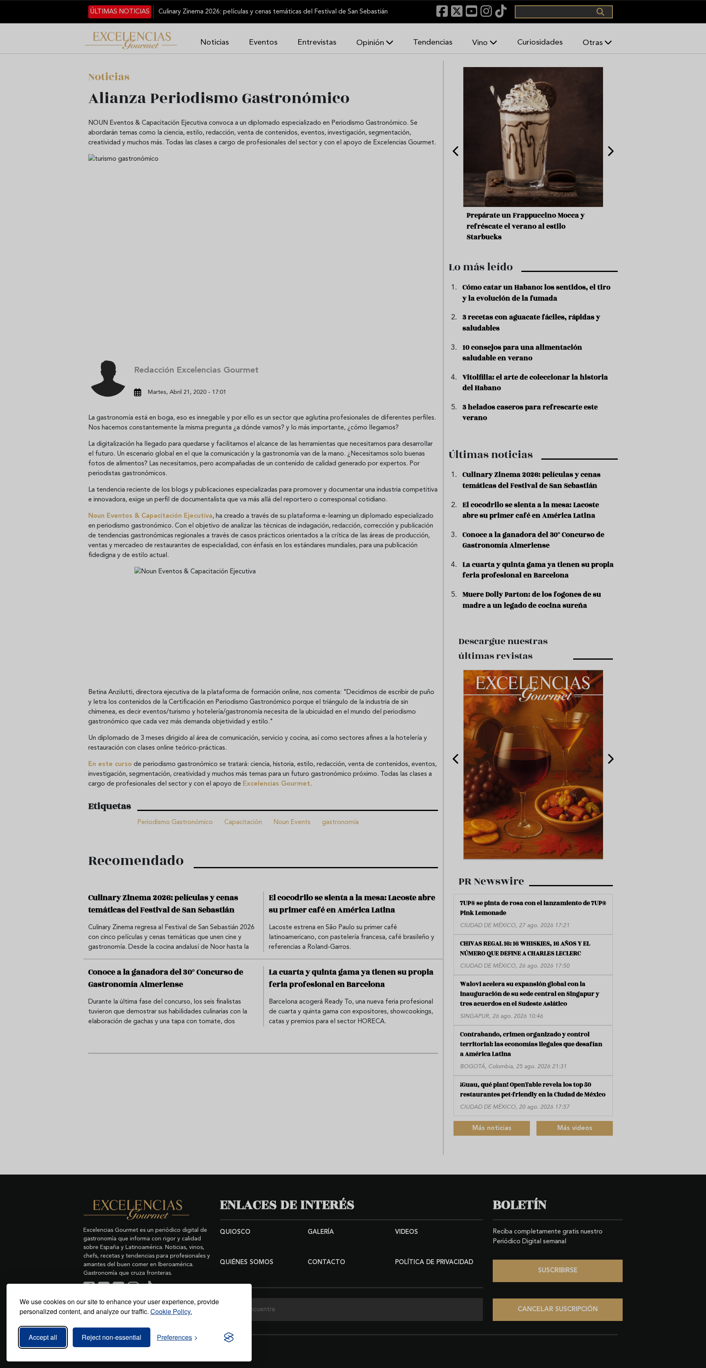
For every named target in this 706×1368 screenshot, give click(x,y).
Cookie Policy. (171, 1311)
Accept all (43, 1337)
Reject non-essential (111, 1337)
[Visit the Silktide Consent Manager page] (229, 1337)
